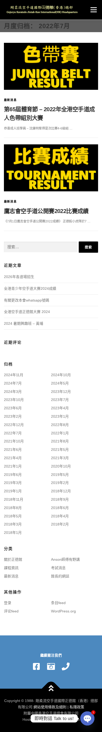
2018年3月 (13, 524)
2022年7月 (13, 433)
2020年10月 (61, 466)
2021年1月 (13, 466)
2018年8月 (13, 508)
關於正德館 (13, 559)
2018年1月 (13, 532)
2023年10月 (14, 400)
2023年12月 (61, 391)
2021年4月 (13, 458)
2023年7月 (60, 400)
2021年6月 (13, 449)
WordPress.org (63, 611)
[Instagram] (51, 666)
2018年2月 (60, 524)
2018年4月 (60, 516)
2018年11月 (13, 499)
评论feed (11, 611)
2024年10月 (61, 375)
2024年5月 (60, 383)
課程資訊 (11, 568)
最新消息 (10, 100)
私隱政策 (77, 707)
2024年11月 (13, 375)
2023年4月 (60, 408)
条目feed (58, 603)
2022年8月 (60, 425)
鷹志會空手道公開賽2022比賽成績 (46, 211)
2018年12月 (61, 491)
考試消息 (58, 568)
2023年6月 (13, 408)
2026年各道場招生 (19, 277)
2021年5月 (60, 449)
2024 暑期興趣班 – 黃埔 (23, 323)
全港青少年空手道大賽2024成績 (30, 288)
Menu (93, 9)
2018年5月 (13, 516)
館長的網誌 (60, 576)
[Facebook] (36, 666)
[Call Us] (66, 666)
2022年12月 (14, 425)
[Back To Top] (51, 689)
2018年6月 (60, 508)
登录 (7, 603)
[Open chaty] (87, 718)
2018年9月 (60, 499)
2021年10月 (14, 441)
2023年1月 (60, 416)
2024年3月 (13, 391)
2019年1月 (13, 491)
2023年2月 (13, 416)
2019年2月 (60, 483)
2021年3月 (60, 458)
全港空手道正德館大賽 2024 (27, 312)
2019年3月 (13, 483)
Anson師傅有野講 (65, 559)
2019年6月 (13, 475)
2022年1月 (60, 433)
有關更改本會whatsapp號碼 (26, 300)
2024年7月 (13, 383)
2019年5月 (60, 475)
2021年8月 (60, 441)
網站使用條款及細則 (49, 707)
